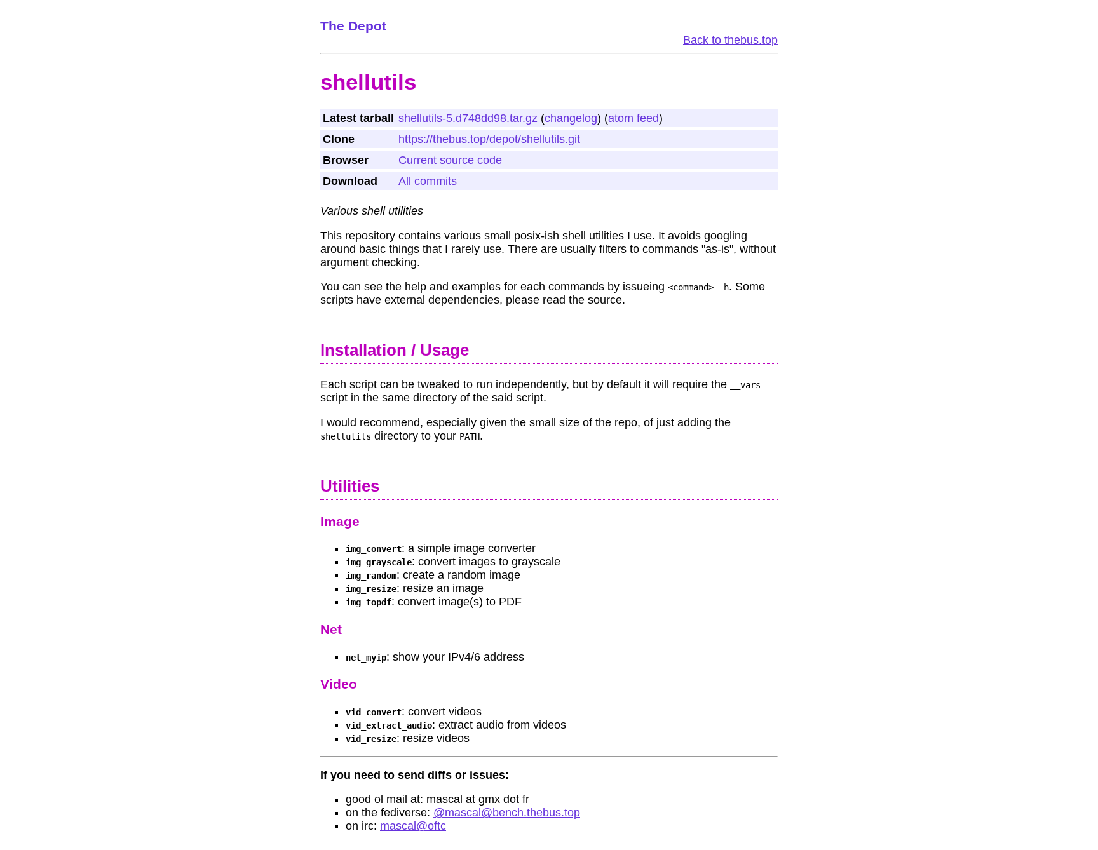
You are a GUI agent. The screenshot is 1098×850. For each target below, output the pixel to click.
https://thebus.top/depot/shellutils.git (489, 139)
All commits (427, 181)
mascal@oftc (413, 826)
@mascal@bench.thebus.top (506, 812)
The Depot (353, 25)
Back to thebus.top (730, 40)
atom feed (633, 118)
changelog (571, 118)
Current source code (450, 160)
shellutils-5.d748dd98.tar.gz (468, 118)
